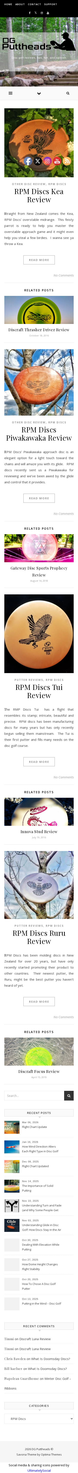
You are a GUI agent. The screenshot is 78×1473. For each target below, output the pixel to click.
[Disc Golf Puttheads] (39, 41)
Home (8, 4)
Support (50, 4)
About (20, 4)
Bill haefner (13, 1369)
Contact (34, 4)
